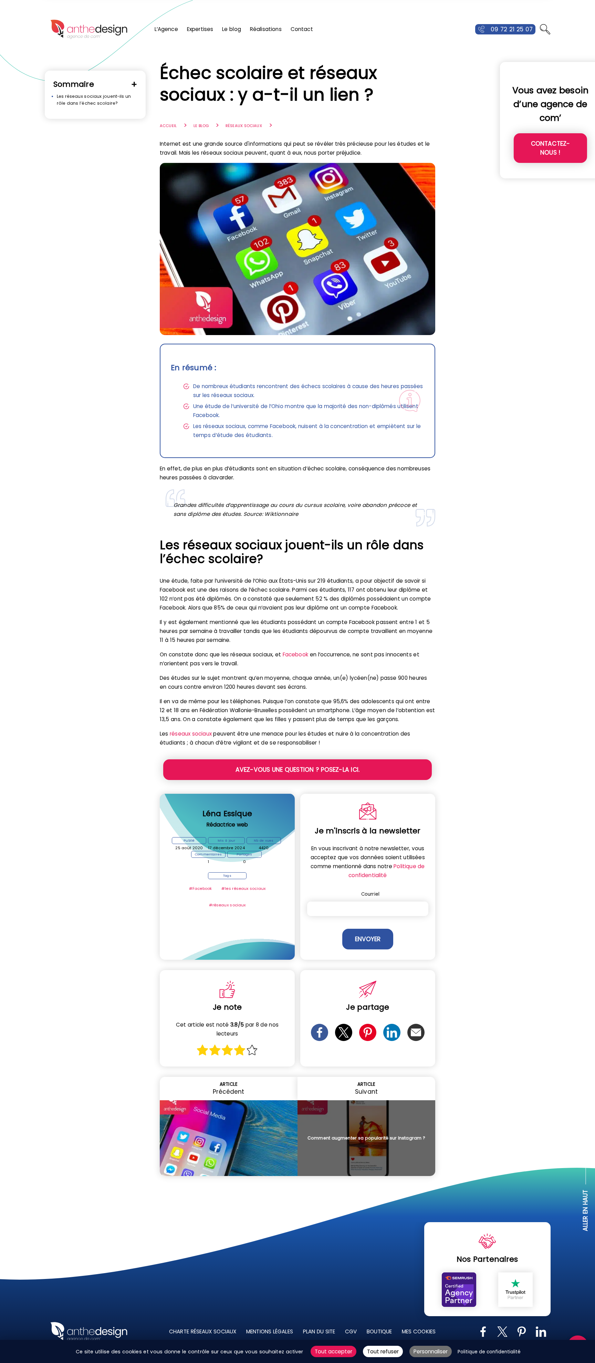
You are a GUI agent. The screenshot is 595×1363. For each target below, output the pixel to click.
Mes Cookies (419, 1331)
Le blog (231, 29)
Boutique (379, 1331)
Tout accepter (333, 1351)
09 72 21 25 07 (512, 29)
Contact (302, 29)
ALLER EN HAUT (586, 1210)
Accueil (168, 125)
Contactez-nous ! (550, 148)
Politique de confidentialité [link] (489, 1352)
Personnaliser (431, 1351)
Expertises (200, 29)
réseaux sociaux (191, 733)
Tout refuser (383, 1351)
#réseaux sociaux (227, 905)
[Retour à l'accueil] (89, 29)
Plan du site (319, 1331)
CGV (351, 1331)
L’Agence (166, 29)
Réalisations (266, 29)
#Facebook (200, 888)
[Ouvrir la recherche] (545, 29)
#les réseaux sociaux (243, 888)
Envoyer (367, 939)
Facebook (295, 654)
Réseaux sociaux (244, 125)
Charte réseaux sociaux (202, 1331)
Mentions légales (269, 1331)
